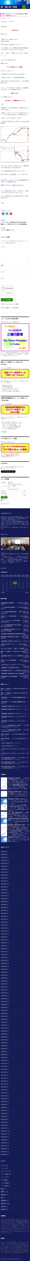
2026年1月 (3, 857)
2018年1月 (3, 1057)
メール (3, 272)
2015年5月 (3, 1151)
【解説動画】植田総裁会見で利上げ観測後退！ (13, 673)
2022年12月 (4, 942)
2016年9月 (3, 1104)
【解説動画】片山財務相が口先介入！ (11, 667)
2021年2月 (3, 954)
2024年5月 (3, 913)
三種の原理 (13, 174)
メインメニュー (28, 7)
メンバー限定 (4, 1186)
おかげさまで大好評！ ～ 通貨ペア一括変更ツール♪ (14, 648)
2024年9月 (3, 901)
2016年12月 (4, 1095)
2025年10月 (4, 863)
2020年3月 (3, 987)
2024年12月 (4, 892)
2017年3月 (3, 1087)
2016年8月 (3, 1107)
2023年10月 (4, 934)
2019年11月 (4, 998)
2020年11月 (4, 963)
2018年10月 (4, 1034)
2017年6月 (3, 1078)
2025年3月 (3, 884)
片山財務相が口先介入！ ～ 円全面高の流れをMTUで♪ (15, 670)
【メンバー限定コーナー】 (8, 229)
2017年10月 (4, 1066)
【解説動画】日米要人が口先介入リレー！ (12, 641)
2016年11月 (4, 1098)
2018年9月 (3, 1037)
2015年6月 (3, 1148)
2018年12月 (4, 1028)
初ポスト (12, 44)
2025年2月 (3, 887)
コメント (3, 246)
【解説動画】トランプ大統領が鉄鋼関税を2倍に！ (14, 697)
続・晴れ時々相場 (9, 7)
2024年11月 (4, 895)
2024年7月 (3, 907)
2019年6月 (3, 1013)
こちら (7, 503)
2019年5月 (3, 1016)
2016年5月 (3, 1116)
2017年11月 (4, 1063)
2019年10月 (4, 1001)
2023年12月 (4, 928)
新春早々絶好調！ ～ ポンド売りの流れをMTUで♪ (14, 734)
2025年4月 (3, 881)
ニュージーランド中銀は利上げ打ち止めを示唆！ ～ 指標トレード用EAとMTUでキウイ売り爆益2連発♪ (14, 222)
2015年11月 (4, 1134)
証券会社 (3, 1206)
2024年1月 (3, 925)
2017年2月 (3, 1090)
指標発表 (3, 1194)
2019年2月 (3, 1022)
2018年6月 (3, 1042)
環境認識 (3, 1200)
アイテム (3, 1165)
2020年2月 (3, 989)
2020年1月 (3, 992)
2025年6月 (3, 875)
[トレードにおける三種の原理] (15, 337)
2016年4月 (3, 1119)
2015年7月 (3, 1145)
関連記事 (4, 431)
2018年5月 (3, 1045)
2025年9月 (3, 866)
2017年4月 (3, 1084)
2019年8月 (3, 1007)
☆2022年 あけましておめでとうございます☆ (13, 749)
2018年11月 (4, 1031)
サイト (2, 278)
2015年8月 (3, 1142)
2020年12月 (4, 960)
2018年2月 (3, 1054)
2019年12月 (4, 995)
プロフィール (16, 74)
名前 (2, 265)
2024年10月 (4, 898)
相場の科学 (4, 1203)
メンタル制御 (4, 1183)
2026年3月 (3, 854)
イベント (3, 1168)
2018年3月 (3, 1051)
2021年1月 (3, 957)
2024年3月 (3, 919)
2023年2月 (3, 939)
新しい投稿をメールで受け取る (10, 307)
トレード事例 (4, 1174)
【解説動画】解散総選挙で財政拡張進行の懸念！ (13, 633)
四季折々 (3, 1191)
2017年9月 (3, 1069)
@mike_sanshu (5, 41)
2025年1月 (3, 889)
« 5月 (2, 592)
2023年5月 (3, 937)
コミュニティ (8, 18)
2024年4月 (3, 916)
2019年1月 (3, 1025)
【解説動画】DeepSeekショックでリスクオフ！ (13, 716)
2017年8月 (3, 1072)
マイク (6, 690)
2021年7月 (3, 951)
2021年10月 (4, 948)
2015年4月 (3, 1154)
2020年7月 (3, 975)
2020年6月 (3, 978)
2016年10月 (4, 1101)
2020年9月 (3, 969)
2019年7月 (3, 1010)
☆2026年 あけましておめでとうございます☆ (13, 664)
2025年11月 (4, 860)
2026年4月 (3, 851)
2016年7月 (3, 1110)
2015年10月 (4, 1137)
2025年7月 (3, 872)
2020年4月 (3, 984)
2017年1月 (3, 1092)
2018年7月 (3, 1040)
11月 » (27, 592)
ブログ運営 (4, 1180)
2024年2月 (3, 922)
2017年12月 (4, 1060)
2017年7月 (3, 1075)
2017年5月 (3, 1081)
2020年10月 (4, 966)
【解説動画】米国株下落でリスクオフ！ (11, 706)
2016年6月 (3, 1113)
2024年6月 (3, 910)
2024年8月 (3, 904)
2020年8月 (3, 972)
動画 (2, 1188)
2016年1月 (3, 1128)
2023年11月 (4, 931)
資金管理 (3, 1209)
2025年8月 (3, 869)
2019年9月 (3, 1004)
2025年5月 (3, 878)
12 (15, 583)
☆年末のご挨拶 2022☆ (7, 743)
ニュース (3, 1177)
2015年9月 (3, 1140)
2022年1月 (3, 945)
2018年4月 (3, 1048)
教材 (2, 1197)
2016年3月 (3, 1122)
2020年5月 (3, 981)
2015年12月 (4, 1131)
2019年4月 (3, 1019)
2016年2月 (3, 1125)
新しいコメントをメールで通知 (10, 304)
